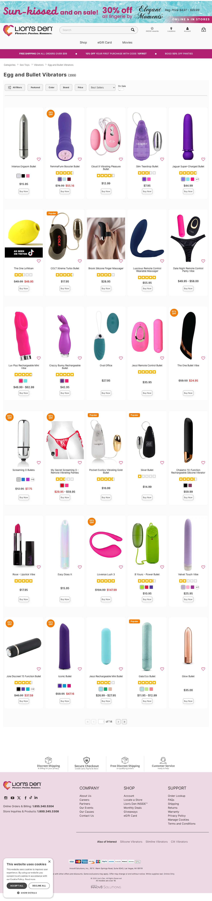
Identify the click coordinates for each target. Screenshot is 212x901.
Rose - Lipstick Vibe (24, 574)
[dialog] (28, 878)
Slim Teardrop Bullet (147, 166)
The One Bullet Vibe (188, 365)
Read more (30, 879)
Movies (127, 42)
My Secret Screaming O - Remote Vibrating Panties (65, 471)
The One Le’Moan (23, 268)
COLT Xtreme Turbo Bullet (65, 268)
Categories (9, 65)
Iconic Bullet (65, 676)
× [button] (49, 861)
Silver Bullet (147, 470)
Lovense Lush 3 (106, 574)
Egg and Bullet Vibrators (60, 65)
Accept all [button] (17, 885)
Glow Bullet (188, 676)
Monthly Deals (133, 807)
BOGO (179, 53)
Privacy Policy (177, 815)
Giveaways (130, 811)
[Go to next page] (118, 721)
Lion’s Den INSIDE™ (136, 803)
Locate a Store (133, 799)
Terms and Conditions (181, 823)
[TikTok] (30, 798)
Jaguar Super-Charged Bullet (188, 166)
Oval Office (106, 365)
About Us (85, 795)
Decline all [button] (39, 885)
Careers (84, 799)
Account (129, 795)
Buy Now (24, 191)
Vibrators (39, 65)
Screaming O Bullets (24, 470)
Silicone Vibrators (131, 841)
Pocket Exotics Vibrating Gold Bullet (106, 471)
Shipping (173, 803)
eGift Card (105, 42)
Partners (85, 803)
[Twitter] (19, 798)
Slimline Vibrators (157, 841)
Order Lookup (176, 795)
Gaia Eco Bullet (147, 676)
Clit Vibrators (179, 841)
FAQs (171, 799)
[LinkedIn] (35, 798)
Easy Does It (65, 574)
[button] (18, 176)
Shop (83, 42)
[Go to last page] (124, 721)
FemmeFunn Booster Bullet (65, 166)
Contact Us (87, 815)
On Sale (122, 86)
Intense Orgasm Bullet (24, 166)
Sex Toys (24, 65)
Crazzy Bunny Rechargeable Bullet (64, 366)
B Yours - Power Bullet (147, 574)
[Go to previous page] (93, 721)
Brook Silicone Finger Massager (105, 268)
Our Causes (87, 811)
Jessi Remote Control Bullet (147, 365)
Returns (172, 807)
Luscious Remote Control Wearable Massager (147, 269)
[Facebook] (25, 798)
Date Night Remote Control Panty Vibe (188, 269)
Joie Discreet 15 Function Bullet (23, 676)
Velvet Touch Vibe (188, 574)
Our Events (86, 807)
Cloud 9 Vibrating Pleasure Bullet (106, 167)
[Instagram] (6, 798)
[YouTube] (12, 798)
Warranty (173, 811)
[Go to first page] (87, 721)
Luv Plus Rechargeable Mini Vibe (24, 366)
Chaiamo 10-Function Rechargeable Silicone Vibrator (188, 471)
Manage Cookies (178, 819)
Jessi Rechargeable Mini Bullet (106, 676)
